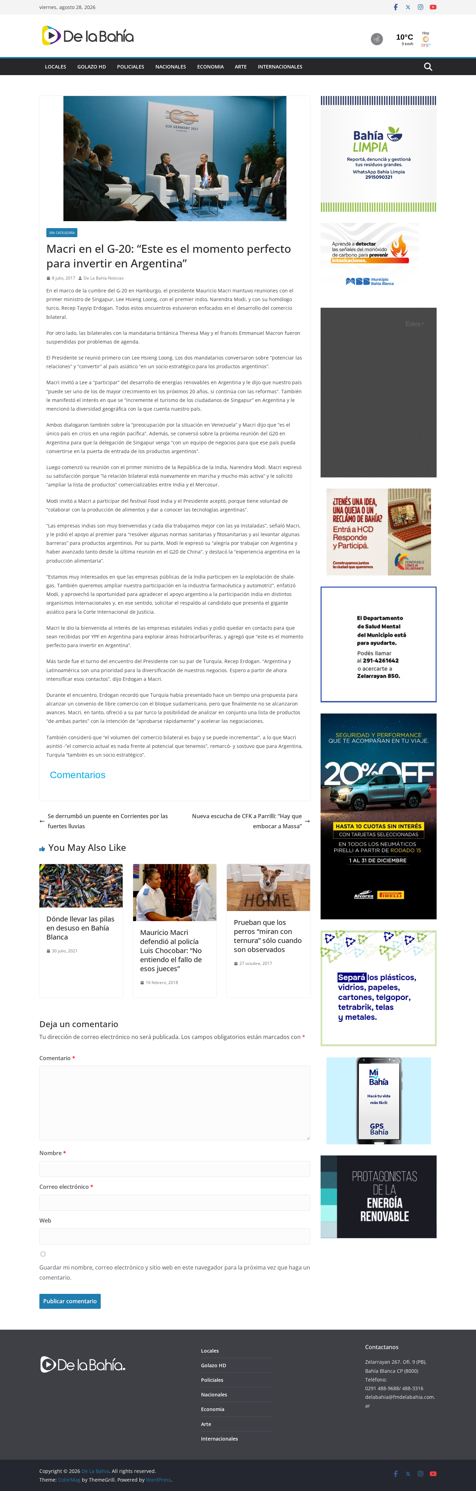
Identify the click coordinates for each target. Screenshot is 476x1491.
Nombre (52, 1153)
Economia (210, 66)
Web (45, 1220)
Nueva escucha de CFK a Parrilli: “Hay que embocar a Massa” (247, 821)
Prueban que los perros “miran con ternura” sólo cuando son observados (268, 936)
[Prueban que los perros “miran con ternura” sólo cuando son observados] (268, 869)
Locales (55, 66)
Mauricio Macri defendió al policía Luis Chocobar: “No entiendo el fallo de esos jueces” (171, 950)
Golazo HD (91, 66)
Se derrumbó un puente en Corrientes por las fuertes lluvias (108, 821)
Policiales (130, 66)
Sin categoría (62, 232)
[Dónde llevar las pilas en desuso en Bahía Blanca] (81, 869)
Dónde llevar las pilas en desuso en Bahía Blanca (80, 928)
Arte (241, 66)
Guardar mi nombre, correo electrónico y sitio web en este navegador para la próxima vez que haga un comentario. (174, 1272)
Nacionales (170, 66)
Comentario (57, 1058)
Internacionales (280, 66)
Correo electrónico (66, 1187)
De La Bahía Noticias (104, 278)
